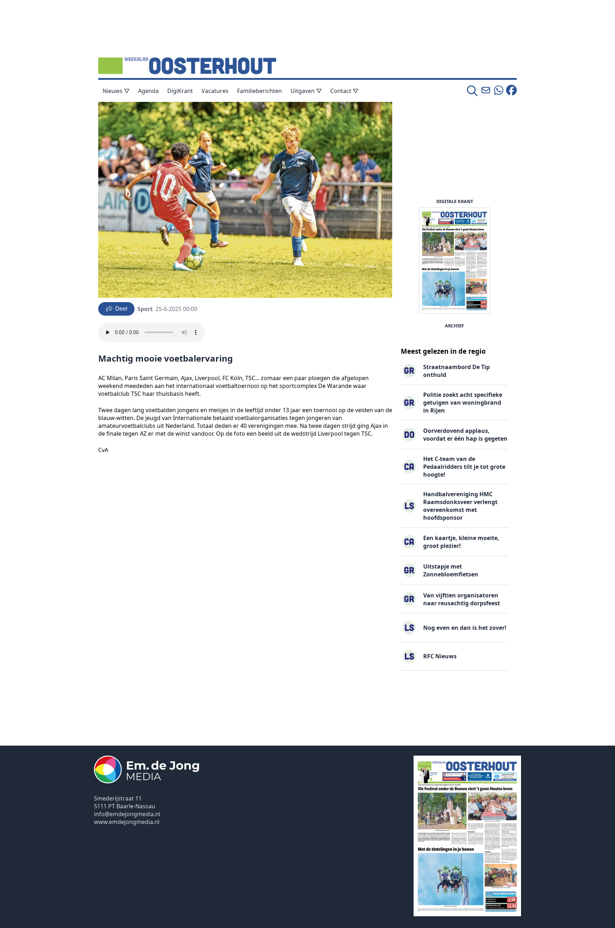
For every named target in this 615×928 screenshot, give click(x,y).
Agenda (148, 91)
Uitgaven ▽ (306, 91)
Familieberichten (259, 91)
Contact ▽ (344, 91)
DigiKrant (180, 91)
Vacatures (214, 91)
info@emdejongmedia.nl (127, 814)
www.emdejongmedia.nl (126, 822)
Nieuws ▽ (116, 91)
